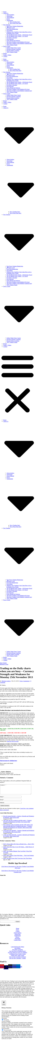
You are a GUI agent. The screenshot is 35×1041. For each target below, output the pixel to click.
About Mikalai (10, 65)
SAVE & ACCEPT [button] (7, 1038)
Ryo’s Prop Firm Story (15, 70)
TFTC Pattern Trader (12, 92)
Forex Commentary (25, 681)
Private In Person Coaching (14, 96)
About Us (5, 60)
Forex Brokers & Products (13, 88)
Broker (5, 100)
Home (4, 59)
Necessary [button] (4, 1018)
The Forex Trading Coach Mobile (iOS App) (18, 89)
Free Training (6, 72)
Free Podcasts (10, 86)
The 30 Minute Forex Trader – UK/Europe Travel (19, 82)
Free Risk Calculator (12, 85)
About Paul (9, 63)
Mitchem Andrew (6, 681)
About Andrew (10, 62)
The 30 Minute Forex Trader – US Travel (17, 83)
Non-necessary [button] (5, 1028)
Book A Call (11, 75)
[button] (17, 383)
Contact (5, 103)
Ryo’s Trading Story (15, 69)
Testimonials (10, 67)
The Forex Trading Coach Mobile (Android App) (19, 90)
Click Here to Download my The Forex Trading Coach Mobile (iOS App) (17, 867)
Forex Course (6, 93)
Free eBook (10, 77)
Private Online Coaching (13, 98)
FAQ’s (8, 66)
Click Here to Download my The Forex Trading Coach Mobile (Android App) (17, 871)
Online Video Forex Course (14, 95)
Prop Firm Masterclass (12, 76)
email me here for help (12, 741)
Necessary (6, 1019)
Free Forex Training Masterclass (15, 73)
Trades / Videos (7, 102)
